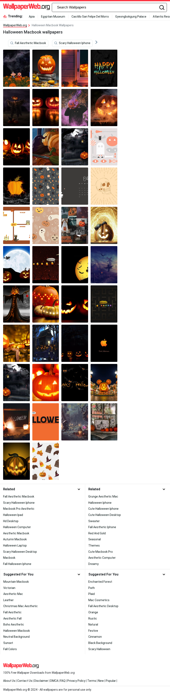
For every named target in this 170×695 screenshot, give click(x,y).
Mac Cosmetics (98, 600)
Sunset (8, 643)
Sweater (94, 521)
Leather (8, 600)
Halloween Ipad (13, 515)
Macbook (9, 557)
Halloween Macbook (16, 630)
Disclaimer (41, 680)
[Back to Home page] (26, 7)
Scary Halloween (99, 649)
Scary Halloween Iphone (74, 43)
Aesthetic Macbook (16, 533)
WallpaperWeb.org (15, 25)
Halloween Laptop (15, 545)
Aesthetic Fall (12, 618)
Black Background (100, 643)
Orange (93, 612)
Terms (91, 680)
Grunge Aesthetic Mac (103, 496)
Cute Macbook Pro (100, 551)
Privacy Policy (76, 680)
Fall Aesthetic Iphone (102, 527)
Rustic (92, 618)
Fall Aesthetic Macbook (30, 43)
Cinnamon (95, 636)
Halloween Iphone (100, 502)
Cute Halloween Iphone (103, 508)
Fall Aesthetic (12, 612)
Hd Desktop (10, 521)
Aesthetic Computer (102, 557)
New (101, 680)
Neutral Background (16, 636)
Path (91, 588)
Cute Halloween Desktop (104, 515)
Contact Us (24, 680)
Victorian (9, 588)
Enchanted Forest (100, 581)
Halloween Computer (17, 527)
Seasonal (94, 539)
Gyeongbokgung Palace (130, 16)
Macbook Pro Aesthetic (18, 508)
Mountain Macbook (16, 581)
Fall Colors (10, 649)
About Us (9, 680)
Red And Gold (97, 533)
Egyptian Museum (53, 16)
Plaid (91, 594)
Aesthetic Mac (13, 594)
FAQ (62, 680)
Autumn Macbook (15, 539)
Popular (111, 680)
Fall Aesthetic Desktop (103, 606)
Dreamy (93, 564)
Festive (93, 630)
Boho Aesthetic (13, 624)
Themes (94, 545)
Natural (93, 624)
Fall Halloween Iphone (17, 564)
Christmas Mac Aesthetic (20, 606)
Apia (32, 16)
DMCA (54, 680)
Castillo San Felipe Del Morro (90, 16)
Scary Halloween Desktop (20, 551)
